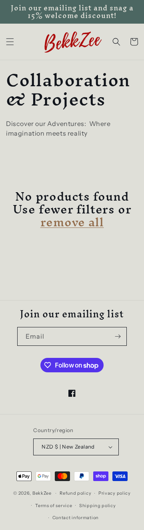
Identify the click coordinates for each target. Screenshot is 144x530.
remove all (72, 222)
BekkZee (42, 493)
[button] (10, 42)
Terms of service (53, 505)
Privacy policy (114, 493)
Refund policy (75, 493)
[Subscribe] (117, 336)
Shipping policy (97, 505)
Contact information (75, 517)
